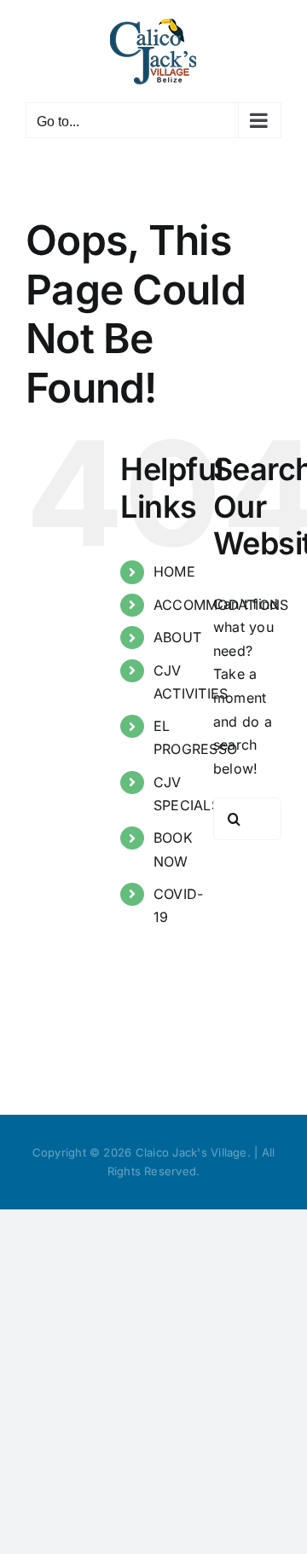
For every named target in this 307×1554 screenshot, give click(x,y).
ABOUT (177, 637)
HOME (174, 571)
